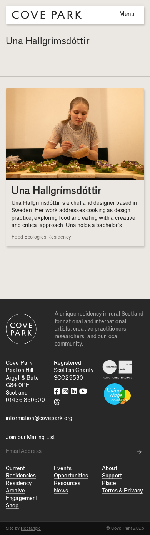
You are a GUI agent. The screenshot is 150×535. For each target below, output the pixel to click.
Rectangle (31, 528)
